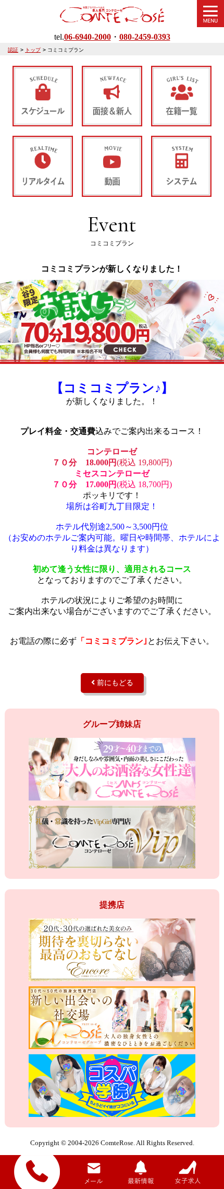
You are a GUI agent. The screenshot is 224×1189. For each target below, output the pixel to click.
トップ (33, 50)
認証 (13, 50)
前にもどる (114, 683)
